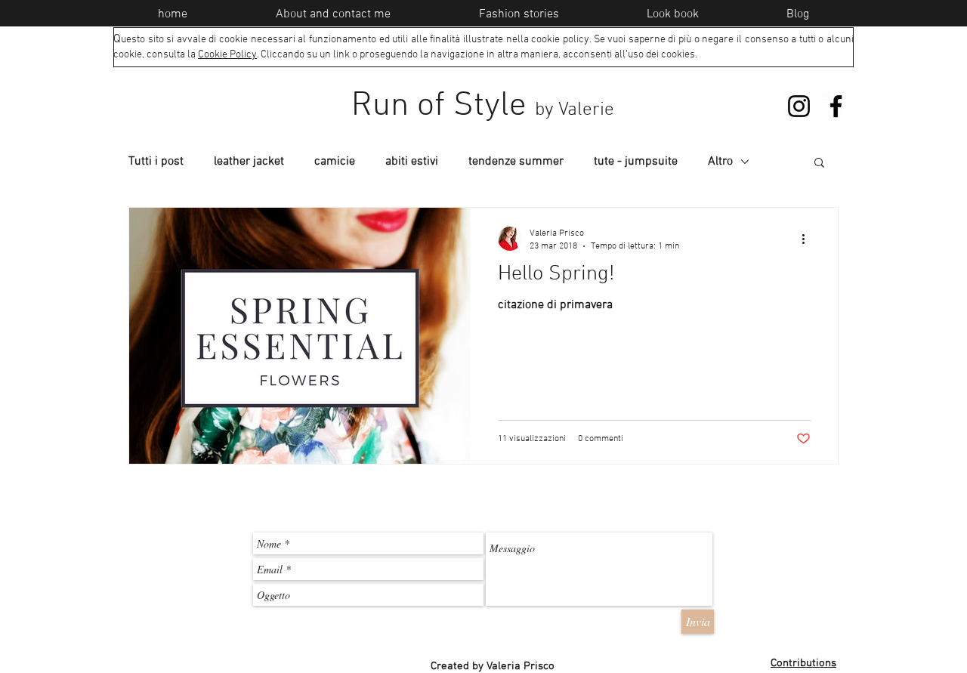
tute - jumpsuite (636, 161)
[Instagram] (799, 106)
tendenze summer (516, 161)
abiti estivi (411, 161)
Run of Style (482, 106)
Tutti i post (156, 161)
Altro (720, 161)
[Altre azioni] (808, 239)
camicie (334, 161)
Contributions (803, 663)
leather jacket (249, 161)
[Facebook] (836, 106)
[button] (819, 163)
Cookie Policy (227, 54)
